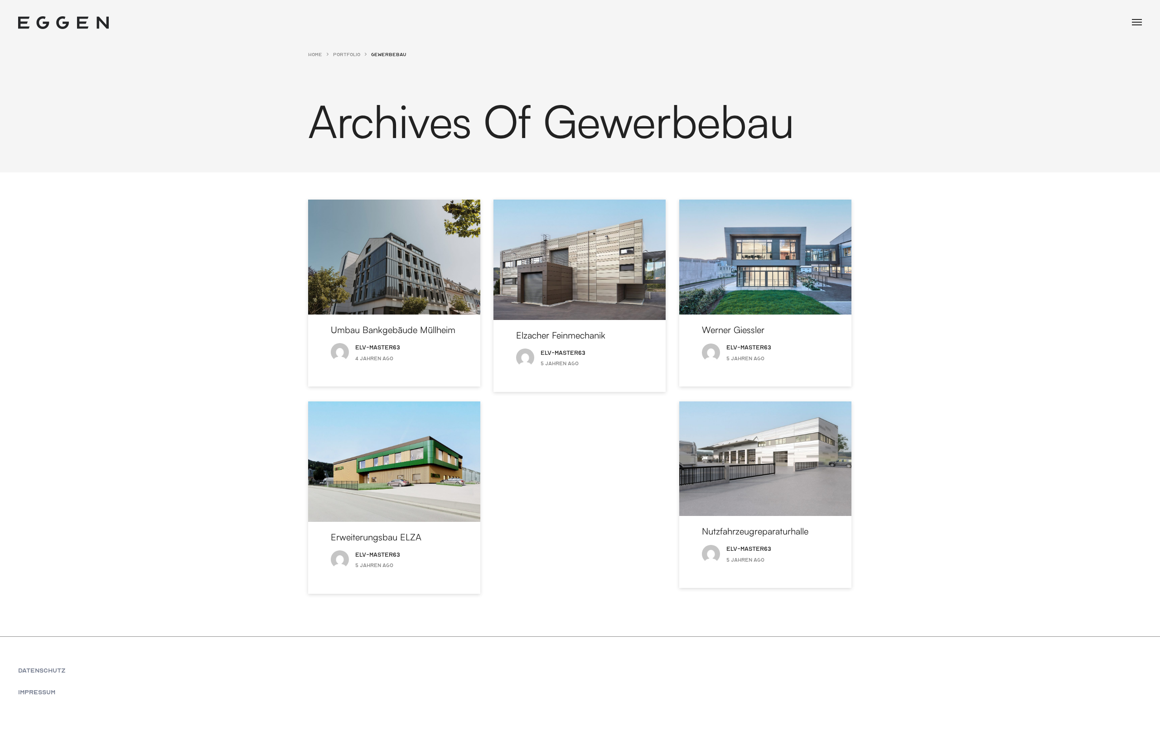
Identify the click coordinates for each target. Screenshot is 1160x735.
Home (315, 54)
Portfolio (346, 54)
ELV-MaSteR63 (377, 347)
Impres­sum (36, 692)
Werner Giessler (733, 329)
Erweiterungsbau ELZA (376, 536)
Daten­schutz (42, 670)
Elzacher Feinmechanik (560, 334)
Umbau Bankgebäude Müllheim (393, 329)
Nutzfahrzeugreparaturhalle (755, 530)
